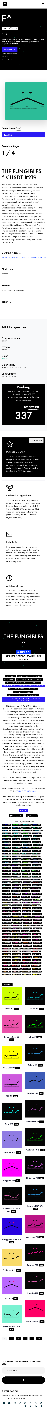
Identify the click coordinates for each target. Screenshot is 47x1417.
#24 (27, 827)
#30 (6, 825)
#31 (16, 850)
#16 (37, 859)
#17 (16, 876)
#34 (25, 931)
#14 (6, 833)
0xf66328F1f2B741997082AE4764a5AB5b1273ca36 (24, 257)
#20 (6, 850)
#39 (16, 874)
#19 (15, 891)
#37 (7, 836)
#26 (17, 836)
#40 (27, 836)
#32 (16, 853)
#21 (6, 839)
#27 (17, 830)
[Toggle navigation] (37, 4)
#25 (17, 825)
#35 (7, 882)
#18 (36, 825)
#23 (37, 836)
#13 (27, 902)
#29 (17, 848)
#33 (37, 827)
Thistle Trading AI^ (27, 791)
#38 (27, 848)
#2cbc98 (5, 359)
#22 (27, 825)
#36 (17, 963)
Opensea (33, 816)
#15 (27, 879)
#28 (17, 827)
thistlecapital (17, 816)
